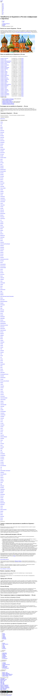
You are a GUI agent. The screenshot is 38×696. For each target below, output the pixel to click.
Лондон (3, 646)
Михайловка (2, 304)
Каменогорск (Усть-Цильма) (5, 243)
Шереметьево (2, 502)
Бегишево (2, 135)
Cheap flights (2, 678)
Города (3, 640)
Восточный (2, 182)
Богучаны (2, 154)
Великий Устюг (3, 169)
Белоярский (2, 142)
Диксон (1, 203)
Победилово (2, 372)
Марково (1, 294)
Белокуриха (2, 140)
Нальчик (1, 314)
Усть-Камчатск (2, 455)
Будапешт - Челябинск (4, 81)
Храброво (2, 480)
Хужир (1, 482)
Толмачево (4, 655)
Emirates (3, 665)
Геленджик (2, 186)
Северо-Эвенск (3, 399)
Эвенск (1, 506)
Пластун (1, 370)
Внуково (1, 177)
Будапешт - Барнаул (4, 86)
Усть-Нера (2, 463)
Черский (1, 492)
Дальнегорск (2, 196)
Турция (3, 636)
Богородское (2, 152)
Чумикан (1, 499)
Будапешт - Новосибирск (5, 75)
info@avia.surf (9, 695)
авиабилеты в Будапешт (9, 99)
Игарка (1, 225)
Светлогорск (2, 396)
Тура (1, 441)
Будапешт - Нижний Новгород (6, 84)
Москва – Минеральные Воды (7, 674)
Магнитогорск (2, 289)
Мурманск (2, 311)
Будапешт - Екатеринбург (5, 67)
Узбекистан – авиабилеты (4, 686)
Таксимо (1, 426)
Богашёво (2, 150)
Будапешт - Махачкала (4, 68)
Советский (2, 406)
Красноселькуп (3, 265)
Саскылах (2, 392)
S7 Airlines (4, 663)
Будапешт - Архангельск (5, 90)
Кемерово (2, 245)
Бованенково (2, 149)
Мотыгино (2, 309)
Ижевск (1, 230)
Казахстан (4, 637)
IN (2, 13)
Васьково (2, 167)
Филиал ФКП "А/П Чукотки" (5, 470)
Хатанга (1, 475)
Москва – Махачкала (5, 673)
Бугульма (2, 162)
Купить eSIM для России (4, 559)
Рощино (1, 382)
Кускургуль (2, 274)
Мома (1, 306)
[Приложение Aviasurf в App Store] (3, 692)
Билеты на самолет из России (7, 102)
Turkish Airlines (4, 666)
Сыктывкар (2, 424)
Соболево (2, 402)
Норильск (2, 333)
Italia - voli (2, 682)
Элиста (1, 507)
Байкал (1, 127)
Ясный (1, 519)
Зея (0, 220)
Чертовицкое (2, 494)
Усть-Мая (2, 462)
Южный (1, 511)
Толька (1, 440)
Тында (1, 445)
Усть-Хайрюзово (3, 465)
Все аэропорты (4, 658)
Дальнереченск (2, 199)
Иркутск (1, 233)
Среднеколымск (3, 411)
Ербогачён (2, 211)
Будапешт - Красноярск (4, 85)
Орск (1, 353)
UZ (2, 5)
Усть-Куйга (2, 458)
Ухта (1, 468)
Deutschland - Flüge (3, 679)
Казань (1, 240)
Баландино (2, 130)
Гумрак (1, 194)
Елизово (1, 208)
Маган (1, 286)
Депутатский (2, 201)
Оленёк (1, 343)
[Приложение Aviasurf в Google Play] (9, 692)
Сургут (1, 421)
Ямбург (1, 514)
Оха (1, 357)
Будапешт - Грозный (4, 72)
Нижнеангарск (2, 321)
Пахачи (1, 362)
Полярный (2, 375)
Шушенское (2, 504)
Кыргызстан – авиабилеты (4, 687)
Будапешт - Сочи (3, 59)
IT (2, 11)
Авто (3, 21)
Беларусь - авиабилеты (4, 685)
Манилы (1, 292)
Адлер (1, 123)
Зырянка (1, 221)
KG (3, 6)
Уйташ (1, 448)
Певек (1, 365)
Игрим (1, 228)
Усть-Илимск (2, 453)
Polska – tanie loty (3, 689)
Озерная (1, 340)
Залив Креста (2, 218)
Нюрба (1, 336)
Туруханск (2, 443)
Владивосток (4, 656)
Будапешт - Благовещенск (5, 94)
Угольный (2, 446)
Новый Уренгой (3, 330)
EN (2, 7)
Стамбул (3, 647)
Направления (4, 669)
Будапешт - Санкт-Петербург (5, 62)
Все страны (4, 638)
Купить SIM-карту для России (5, 568)
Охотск (1, 358)
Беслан (1, 145)
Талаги (1, 428)
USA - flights (2, 684)
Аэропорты (3, 650)
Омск (1, 348)
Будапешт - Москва (4, 63)
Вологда (1, 179)
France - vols (2, 681)
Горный (1, 189)
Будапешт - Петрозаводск (5, 93)
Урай (1, 450)
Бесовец (1, 147)
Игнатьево (2, 226)
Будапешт (4, 24)
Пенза (1, 367)
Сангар (1, 389)
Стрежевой (2, 416)
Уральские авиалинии (6, 664)
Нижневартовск (3, 323)
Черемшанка (2, 489)
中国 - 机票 (2, 683)
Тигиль (1, 431)
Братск (1, 159)
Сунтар (1, 419)
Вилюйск (2, 172)
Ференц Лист (2, 118)
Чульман (1, 497)
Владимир (2, 176)
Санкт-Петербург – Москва (7, 675)
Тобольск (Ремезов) (3, 436)
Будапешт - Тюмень (4, 80)
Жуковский (2, 216)
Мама (1, 291)
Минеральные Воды (3, 301)
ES (2, 9)
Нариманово (2, 316)
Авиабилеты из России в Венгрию (8, 103)
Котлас (1, 262)
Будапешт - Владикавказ (5, 64)
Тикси (1, 433)
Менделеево (2, 299)
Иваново (1, 223)
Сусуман (1, 423)
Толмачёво (2, 438)
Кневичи (1, 252)
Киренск (1, 250)
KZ (2, 3)
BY (3, 4)
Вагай (1, 164)
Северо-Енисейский (3, 397)
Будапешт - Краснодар (4, 58)
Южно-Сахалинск (3, 509)
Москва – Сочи (5, 672)
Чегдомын (2, 487)
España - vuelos (2, 680)
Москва (3, 643)
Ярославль (2, 516)
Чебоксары (2, 485)
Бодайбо (1, 155)
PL (2, 14)
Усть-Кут (1, 460)
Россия (3, 25)
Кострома (2, 260)
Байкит (1, 128)
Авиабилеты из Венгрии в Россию (8, 104)
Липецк (1, 284)
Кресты (1, 269)
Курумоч (1, 272)
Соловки (1, 409)
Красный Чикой (3, 267)
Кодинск (1, 255)
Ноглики (1, 331)
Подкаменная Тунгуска (4, 374)
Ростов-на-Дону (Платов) (4, 380)
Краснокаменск (3, 264)
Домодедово (2, 204)
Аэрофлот (4, 662)
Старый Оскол (2, 414)
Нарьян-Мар (2, 318)
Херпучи (1, 477)
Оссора (1, 355)
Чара (1, 484)
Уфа (1, 467)
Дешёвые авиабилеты (6, 23)
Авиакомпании (4, 660)
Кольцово (2, 257)
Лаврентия (2, 277)
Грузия (3, 635)
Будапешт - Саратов (4, 71)
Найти (22, 58)
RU (1, 1)
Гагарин (1, 184)
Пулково (1, 379)
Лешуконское (2, 282)
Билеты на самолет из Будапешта (8, 98)
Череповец (2, 490)
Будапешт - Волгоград (4, 77)
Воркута (1, 181)
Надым (1, 313)
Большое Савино (3, 157)
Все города (4, 648)
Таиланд (3, 634)
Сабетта (1, 384)
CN (3, 12)
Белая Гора (2, 137)
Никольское (2, 326)
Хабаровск (2, 472)
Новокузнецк (2, 328)
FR (2, 10)
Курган (1, 270)
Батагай (1, 133)
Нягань (1, 338)
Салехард (2, 387)
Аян (1, 125)
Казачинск (2, 242)
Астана (3, 645)
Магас (1, 287)
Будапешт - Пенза (3, 76)
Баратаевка (2, 132)
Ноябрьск (2, 335)
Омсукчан (2, 350)
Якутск (1, 512)
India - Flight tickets (3, 688)
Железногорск (2, 213)
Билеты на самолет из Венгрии (7, 101)
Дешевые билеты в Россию (7, 100)
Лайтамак (2, 279)
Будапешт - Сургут (4, 88)
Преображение (2, 377)
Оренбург (2, 352)
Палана (1, 360)
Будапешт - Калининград (5, 79)
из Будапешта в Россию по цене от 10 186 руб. (23, 32)
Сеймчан (1, 401)
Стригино (2, 418)
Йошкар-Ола (2, 235)
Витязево (2, 174)
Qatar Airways (4, 667)
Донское (1, 206)
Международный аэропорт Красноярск (7, 296)
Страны (3, 630)
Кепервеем (2, 247)
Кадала (1, 238)
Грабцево (2, 191)
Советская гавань (3, 404)
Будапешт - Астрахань (4, 89)
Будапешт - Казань (4, 66)
